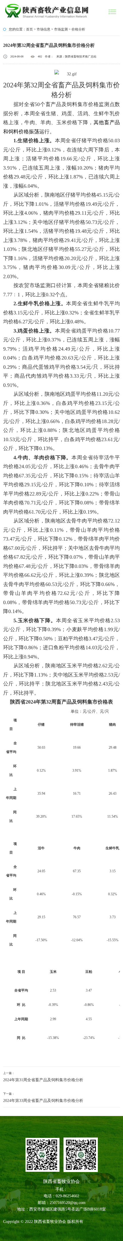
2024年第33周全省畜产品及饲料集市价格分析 (43, 1100)
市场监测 (61, 29)
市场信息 (43, 29)
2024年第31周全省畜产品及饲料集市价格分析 (43, 1080)
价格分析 (78, 29)
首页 (29, 29)
